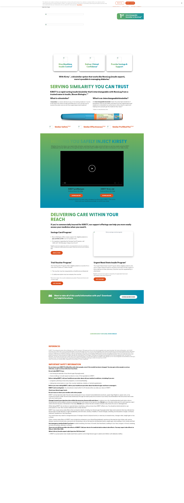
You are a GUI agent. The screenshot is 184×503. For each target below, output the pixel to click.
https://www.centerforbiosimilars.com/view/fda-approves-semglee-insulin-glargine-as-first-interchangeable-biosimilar (98, 356)
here (52, 248)
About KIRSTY (117, 6)
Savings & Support (136, 6)
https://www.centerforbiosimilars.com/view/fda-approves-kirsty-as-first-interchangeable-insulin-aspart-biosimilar (86, 351)
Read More (79, 4)
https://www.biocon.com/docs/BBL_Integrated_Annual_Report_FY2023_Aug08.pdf (68, 359)
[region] (92, 3)
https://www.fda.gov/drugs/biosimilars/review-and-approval (99, 352)
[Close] (181, 3)
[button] (92, 169)
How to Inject (125, 6)
